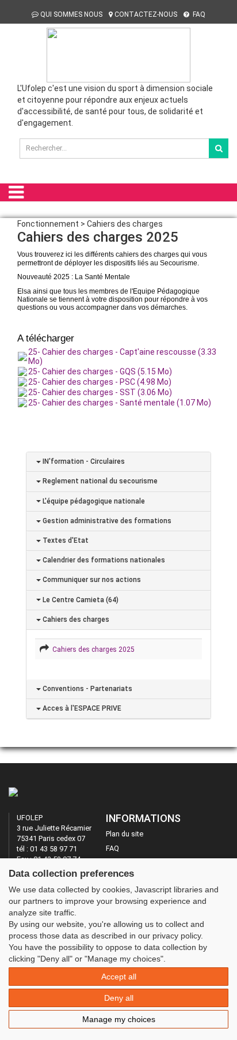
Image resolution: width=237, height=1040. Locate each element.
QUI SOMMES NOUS (71, 14)
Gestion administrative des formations (106, 521)
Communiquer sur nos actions (91, 580)
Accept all (118, 976)
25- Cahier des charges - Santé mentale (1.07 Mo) (119, 402)
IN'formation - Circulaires (83, 461)
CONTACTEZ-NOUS (145, 14)
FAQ (198, 14)
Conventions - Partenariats (86, 689)
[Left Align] (218, 148)
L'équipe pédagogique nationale (93, 501)
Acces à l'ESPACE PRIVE (81, 708)
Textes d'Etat (65, 540)
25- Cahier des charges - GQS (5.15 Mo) (100, 371)
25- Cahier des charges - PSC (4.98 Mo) (99, 381)
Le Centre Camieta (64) (79, 600)
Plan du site (124, 833)
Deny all (118, 998)
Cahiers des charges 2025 (92, 649)
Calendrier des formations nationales (103, 560)
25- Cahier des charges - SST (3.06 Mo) (100, 392)
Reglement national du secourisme (99, 481)
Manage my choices (118, 1019)
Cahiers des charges (75, 619)
